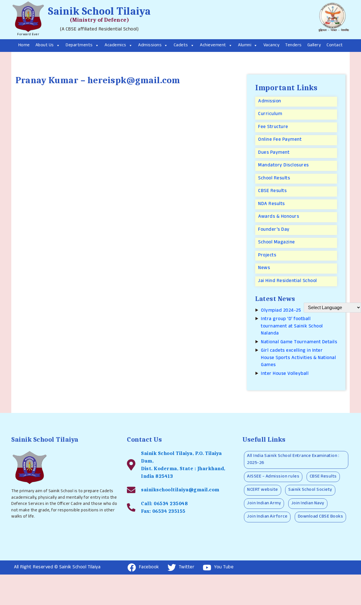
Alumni (244, 45)
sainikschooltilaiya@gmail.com (180, 490)
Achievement (213, 45)
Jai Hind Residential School (287, 281)
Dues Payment (273, 153)
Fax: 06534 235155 (163, 511)
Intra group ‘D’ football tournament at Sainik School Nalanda (292, 326)
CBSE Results (272, 191)
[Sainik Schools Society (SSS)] (333, 19)
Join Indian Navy (307, 503)
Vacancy (271, 45)
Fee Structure (273, 127)
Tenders (293, 45)
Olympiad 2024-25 (281, 311)
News (264, 268)
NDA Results (271, 204)
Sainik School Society (310, 490)
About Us (45, 45)
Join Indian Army (264, 503)
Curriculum (270, 114)
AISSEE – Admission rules (273, 477)
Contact (335, 45)
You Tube (224, 568)
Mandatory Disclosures (283, 166)
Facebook (149, 568)
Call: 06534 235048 (164, 504)
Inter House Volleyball (285, 374)
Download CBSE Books (320, 517)
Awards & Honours (278, 217)
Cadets (181, 45)
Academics (115, 45)
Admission (269, 102)
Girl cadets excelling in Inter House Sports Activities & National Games (298, 358)
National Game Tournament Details (299, 342)
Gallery (314, 45)
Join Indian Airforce (267, 517)
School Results (274, 179)
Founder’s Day (274, 230)
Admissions (150, 45)
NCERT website (262, 490)
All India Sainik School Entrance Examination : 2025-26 (293, 459)
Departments (79, 45)
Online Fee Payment (279, 140)
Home (24, 45)
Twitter (187, 568)
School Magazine (276, 243)
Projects (267, 256)
